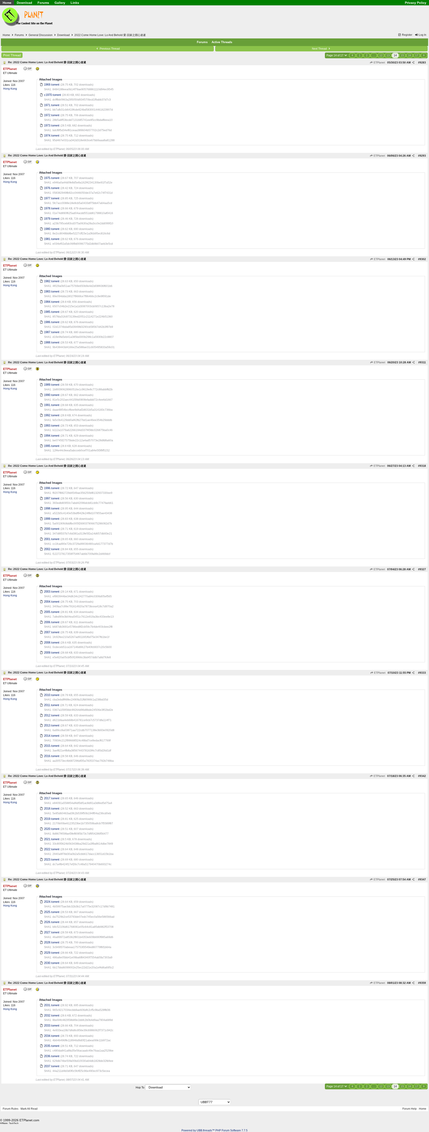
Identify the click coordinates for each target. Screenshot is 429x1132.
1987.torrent (51, 332)
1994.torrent (51, 435)
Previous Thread (109, 48)
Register (406, 34)
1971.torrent (51, 105)
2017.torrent (51, 798)
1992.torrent (51, 415)
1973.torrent (51, 125)
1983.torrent (51, 291)
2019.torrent (51, 819)
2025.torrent (51, 912)
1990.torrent (51, 395)
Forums (43, 2)
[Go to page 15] (423, 55)
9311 (423, 362)
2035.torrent (51, 1046)
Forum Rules (10, 1108)
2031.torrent (51, 1005)
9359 (423, 983)
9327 (423, 569)
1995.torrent (51, 446)
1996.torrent (51, 488)
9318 (423, 465)
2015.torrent (51, 745)
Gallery (60, 2)
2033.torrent (51, 1025)
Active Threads (222, 42)
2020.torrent (51, 829)
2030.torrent (51, 963)
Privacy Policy (415, 2)
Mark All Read (29, 1108)
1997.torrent (51, 498)
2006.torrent (51, 622)
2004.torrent (51, 601)
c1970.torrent (52, 95)
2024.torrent (51, 901)
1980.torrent (51, 229)
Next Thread (320, 48)
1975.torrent (51, 178)
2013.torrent (51, 725)
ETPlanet (379, 62)
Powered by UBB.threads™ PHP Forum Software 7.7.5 (214, 1130)
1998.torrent (51, 508)
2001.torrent (51, 539)
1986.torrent (51, 322)
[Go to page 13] (352, 55)
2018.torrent (51, 808)
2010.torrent (51, 695)
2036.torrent (51, 1056)
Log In (422, 34)
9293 (423, 155)
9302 (423, 259)
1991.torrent (51, 405)
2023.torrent (51, 859)
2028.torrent (51, 942)
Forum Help (409, 1108)
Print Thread (12, 55)
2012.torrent (51, 715)
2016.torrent (51, 756)
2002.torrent (51, 549)
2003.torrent (51, 591)
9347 (423, 879)
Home (7, 2)
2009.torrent (51, 652)
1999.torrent (51, 518)
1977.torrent (51, 198)
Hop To (140, 1087)
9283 (423, 62)
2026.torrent (51, 922)
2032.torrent (51, 1015)
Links (75, 2)
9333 (423, 672)
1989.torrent (51, 384)
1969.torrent (51, 84)
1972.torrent (51, 115)
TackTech (14, 1123)
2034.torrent (51, 1035)
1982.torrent (51, 281)
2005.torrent (51, 612)
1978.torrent (51, 208)
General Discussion (41, 35)
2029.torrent (51, 952)
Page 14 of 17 (335, 55)
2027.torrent (51, 932)
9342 (423, 776)
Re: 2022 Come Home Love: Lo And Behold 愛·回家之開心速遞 (47, 62)
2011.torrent (51, 705)
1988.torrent (51, 342)
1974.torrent (51, 135)
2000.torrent (51, 528)
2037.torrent (51, 1066)
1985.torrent (51, 312)
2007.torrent (51, 632)
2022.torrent (51, 849)
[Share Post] (413, 62)
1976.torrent (51, 188)
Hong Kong (10, 88)
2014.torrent (51, 735)
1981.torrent (51, 239)
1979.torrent (51, 218)
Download (24, 2)
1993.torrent (51, 425)
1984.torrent (51, 301)
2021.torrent (51, 839)
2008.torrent (51, 642)
